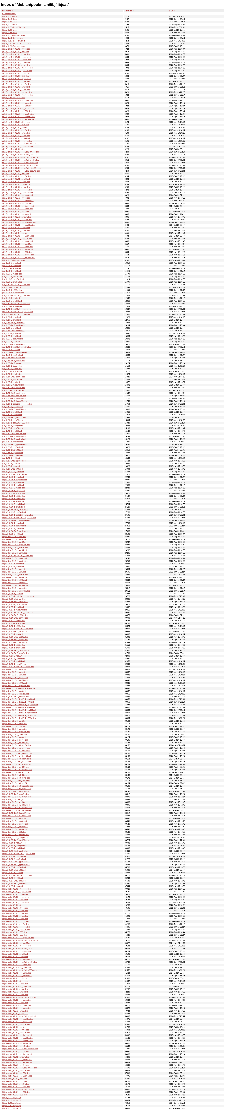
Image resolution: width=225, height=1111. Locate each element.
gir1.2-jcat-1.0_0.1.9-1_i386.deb (15, 76)
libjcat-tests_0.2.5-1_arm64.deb (15, 992)
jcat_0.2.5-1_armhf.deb (11, 336)
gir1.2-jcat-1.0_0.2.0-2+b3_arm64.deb (18, 201)
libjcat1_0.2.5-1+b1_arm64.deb (15, 642)
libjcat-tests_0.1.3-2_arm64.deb (15, 900)
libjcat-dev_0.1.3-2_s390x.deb (14, 558)
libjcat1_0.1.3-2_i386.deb (12, 534)
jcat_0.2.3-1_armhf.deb (11, 333)
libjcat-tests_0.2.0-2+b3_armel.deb (16, 973)
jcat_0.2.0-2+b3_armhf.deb (13, 331)
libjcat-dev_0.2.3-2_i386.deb (14, 726)
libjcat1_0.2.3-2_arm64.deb (13, 621)
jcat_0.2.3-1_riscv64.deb (12, 420)
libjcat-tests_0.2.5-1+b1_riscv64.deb (17, 1054)
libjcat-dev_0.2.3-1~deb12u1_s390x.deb (19, 718)
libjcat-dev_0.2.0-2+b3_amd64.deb (16, 789)
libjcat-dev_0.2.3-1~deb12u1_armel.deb (18, 707)
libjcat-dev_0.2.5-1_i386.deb (14, 832)
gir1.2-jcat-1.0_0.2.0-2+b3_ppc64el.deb (18, 225)
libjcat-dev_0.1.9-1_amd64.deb (15, 577)
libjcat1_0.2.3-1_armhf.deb (13, 564)
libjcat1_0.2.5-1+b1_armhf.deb (15, 602)
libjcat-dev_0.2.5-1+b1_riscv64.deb (16, 756)
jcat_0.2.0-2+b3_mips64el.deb (14, 352)
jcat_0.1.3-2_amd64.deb (12, 301)
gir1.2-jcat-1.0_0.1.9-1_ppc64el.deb (17, 92)
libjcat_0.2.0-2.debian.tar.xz (13, 98)
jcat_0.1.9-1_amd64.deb (12, 306)
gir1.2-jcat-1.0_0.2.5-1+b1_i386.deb (17, 111)
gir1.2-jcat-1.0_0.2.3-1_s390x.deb (16, 122)
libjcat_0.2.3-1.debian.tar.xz (13, 41)
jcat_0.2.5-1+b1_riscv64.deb (14, 396)
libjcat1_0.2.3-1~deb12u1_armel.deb (17, 515)
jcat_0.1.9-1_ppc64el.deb (12, 355)
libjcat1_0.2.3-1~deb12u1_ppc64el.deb (18, 854)
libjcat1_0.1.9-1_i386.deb (12, 594)
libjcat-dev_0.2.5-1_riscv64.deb (15, 824)
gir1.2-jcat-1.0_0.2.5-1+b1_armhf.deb (17, 103)
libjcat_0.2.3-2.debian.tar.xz (13, 46)
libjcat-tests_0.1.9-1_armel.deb (15, 919)
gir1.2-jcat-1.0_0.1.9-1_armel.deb (16, 81)
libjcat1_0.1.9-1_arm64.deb (13, 499)
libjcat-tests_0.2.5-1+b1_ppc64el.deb (17, 1062)
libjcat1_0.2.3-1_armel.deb (13, 523)
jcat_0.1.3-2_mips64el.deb (13, 279)
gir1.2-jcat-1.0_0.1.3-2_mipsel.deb (16, 57)
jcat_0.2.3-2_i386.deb (11, 464)
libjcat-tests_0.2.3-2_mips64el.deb (16, 951)
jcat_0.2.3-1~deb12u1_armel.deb (16, 285)
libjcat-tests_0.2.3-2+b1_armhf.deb (16, 1000)
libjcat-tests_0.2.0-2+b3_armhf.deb (16, 965)
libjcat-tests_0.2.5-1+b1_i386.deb (16, 1092)
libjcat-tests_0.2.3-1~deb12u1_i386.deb (18, 1089)
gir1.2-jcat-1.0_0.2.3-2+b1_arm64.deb (18, 244)
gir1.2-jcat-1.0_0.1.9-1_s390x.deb (16, 73)
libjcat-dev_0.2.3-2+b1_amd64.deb (16, 816)
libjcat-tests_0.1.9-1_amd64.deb (15, 924)
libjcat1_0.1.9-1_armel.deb (13, 477)
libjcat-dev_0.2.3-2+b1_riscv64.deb (16, 810)
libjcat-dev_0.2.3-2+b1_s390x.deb (16, 805)
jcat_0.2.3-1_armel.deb (11, 317)
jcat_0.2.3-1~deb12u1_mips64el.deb (17, 312)
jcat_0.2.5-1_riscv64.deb (12, 428)
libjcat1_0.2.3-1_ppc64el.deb (14, 856)
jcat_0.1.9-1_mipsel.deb (12, 287)
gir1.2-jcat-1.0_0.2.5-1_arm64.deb (16, 228)
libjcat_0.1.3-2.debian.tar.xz (13, 35)
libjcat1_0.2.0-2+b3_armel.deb (15, 510)
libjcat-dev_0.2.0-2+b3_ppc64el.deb (17, 783)
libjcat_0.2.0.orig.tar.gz (11, 1103)
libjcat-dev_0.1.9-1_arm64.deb (15, 583)
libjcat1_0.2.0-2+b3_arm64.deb (15, 618)
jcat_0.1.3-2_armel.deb (11, 263)
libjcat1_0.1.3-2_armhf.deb (13, 482)
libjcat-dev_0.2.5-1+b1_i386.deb (15, 767)
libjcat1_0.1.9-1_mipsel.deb (13, 491)
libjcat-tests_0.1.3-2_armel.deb (15, 916)
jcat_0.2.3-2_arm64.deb (12, 369)
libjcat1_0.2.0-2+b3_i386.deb (14, 870)
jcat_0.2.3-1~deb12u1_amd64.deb (16, 347)
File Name (6, 11)
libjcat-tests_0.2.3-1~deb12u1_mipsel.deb (19, 948)
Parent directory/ (9, 14)
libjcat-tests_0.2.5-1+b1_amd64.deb (17, 1076)
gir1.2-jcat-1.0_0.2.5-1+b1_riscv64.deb (18, 108)
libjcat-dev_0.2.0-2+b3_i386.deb (15, 775)
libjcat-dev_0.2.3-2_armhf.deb (14, 724)
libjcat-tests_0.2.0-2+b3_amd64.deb (17, 1043)
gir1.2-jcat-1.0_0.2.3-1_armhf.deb (16, 136)
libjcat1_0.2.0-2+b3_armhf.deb (15, 531)
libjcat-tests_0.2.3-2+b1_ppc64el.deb (17, 1038)
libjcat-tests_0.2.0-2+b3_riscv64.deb (17, 1022)
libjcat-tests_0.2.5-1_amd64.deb (15, 1084)
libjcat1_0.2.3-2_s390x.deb (13, 623)
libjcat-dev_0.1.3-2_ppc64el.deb (15, 550)
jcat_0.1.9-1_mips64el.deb (13, 293)
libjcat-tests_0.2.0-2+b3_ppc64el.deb (17, 1019)
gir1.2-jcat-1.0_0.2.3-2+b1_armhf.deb (17, 247)
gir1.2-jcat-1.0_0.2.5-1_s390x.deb (16, 198)
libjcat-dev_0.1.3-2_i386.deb (14, 537)
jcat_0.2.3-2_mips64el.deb (13, 385)
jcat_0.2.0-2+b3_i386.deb (12, 455)
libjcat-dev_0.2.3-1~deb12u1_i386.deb (18, 702)
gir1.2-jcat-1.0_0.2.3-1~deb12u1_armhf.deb (20, 165)
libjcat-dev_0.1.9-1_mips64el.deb (16, 591)
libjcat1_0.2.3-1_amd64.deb (13, 661)
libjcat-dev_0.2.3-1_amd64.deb (15, 691)
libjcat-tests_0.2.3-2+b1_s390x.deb (16, 986)
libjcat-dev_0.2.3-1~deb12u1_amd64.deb (19, 710)
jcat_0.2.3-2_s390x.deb (12, 371)
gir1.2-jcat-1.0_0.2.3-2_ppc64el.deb (17, 190)
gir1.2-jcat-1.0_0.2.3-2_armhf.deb (16, 187)
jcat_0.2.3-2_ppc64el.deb (12, 447)
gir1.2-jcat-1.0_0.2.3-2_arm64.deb (16, 179)
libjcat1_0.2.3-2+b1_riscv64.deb (15, 697)
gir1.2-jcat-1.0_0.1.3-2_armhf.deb (16, 54)
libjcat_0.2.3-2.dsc (9, 30)
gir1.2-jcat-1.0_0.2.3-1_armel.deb (16, 133)
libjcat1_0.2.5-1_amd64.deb (13, 848)
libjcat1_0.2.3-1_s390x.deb (13, 626)
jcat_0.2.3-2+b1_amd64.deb (14, 436)
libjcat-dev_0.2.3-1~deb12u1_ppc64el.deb (19, 713)
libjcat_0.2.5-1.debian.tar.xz (13, 260)
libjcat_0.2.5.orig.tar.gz (11, 1108)
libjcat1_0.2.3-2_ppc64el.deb (14, 859)
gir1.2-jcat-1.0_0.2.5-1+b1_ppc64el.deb (18, 119)
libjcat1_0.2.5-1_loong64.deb (14, 846)
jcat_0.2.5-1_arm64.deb (12, 382)
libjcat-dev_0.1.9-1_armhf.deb (14, 588)
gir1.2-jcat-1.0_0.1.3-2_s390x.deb (16, 49)
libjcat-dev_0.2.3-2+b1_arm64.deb (16, 797)
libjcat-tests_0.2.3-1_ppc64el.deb (16, 1024)
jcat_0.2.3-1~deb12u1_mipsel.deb (16, 309)
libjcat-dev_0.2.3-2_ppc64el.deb (15, 743)
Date (171, 11)
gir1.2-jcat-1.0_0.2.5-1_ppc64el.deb (17, 239)
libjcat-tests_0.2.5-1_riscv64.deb (15, 1065)
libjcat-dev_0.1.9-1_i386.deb (14, 572)
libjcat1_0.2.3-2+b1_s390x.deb (15, 637)
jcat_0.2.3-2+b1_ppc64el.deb (14, 461)
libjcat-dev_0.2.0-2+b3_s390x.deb (16, 781)
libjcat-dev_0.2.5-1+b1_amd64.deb (16, 764)
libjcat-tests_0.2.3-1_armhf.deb (15, 984)
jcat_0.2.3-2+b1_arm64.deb (13, 393)
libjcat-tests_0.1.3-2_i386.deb (14, 932)
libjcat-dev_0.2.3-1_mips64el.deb (16, 686)
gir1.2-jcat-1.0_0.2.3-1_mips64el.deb (17, 146)
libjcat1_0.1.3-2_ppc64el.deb (14, 512)
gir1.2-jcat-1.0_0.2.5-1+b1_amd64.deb (18, 114)
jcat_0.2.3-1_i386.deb (11, 458)
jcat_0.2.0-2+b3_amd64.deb (14, 409)
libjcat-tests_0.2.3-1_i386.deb (14, 1079)
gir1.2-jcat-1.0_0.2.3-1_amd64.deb (16, 130)
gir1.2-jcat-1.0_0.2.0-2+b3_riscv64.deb (18, 206)
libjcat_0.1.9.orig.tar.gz (11, 1100)
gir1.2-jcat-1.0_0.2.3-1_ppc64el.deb (17, 141)
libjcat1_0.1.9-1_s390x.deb (13, 496)
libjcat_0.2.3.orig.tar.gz (11, 1106)
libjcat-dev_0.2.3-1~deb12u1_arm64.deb (19, 688)
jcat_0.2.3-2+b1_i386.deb (12, 469)
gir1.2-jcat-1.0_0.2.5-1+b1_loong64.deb (18, 117)
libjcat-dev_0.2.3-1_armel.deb (14, 669)
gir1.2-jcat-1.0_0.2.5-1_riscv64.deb (16, 233)
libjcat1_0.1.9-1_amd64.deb (13, 507)
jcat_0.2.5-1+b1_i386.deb (12, 450)
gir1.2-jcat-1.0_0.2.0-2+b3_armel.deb (17, 209)
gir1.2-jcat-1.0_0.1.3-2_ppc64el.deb (17, 71)
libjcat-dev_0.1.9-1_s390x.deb (14, 580)
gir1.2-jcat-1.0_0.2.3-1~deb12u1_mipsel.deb (20, 157)
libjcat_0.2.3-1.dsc (9, 16)
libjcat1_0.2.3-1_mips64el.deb (14, 610)
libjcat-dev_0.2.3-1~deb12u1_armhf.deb (18, 699)
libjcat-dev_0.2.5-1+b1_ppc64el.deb (17, 770)
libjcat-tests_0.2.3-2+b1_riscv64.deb (17, 1035)
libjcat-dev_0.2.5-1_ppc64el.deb (15, 835)
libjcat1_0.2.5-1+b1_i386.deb (14, 884)
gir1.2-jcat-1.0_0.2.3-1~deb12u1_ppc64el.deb (21, 171)
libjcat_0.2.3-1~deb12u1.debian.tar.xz (17, 44)
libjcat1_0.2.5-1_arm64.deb (13, 648)
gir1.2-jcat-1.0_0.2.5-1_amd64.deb (16, 217)
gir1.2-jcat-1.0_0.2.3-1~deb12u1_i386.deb (19, 155)
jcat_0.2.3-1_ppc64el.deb (12, 442)
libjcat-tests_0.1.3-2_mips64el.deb (16, 889)
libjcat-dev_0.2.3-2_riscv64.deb (15, 740)
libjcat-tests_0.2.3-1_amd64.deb (15, 1051)
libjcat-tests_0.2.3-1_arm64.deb (15, 957)
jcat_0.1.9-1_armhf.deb (11, 271)
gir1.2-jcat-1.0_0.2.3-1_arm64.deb (16, 138)
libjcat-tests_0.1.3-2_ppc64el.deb (16, 930)
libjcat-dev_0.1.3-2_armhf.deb (14, 553)
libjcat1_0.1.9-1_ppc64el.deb (14, 526)
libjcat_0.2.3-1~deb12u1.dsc (14, 27)
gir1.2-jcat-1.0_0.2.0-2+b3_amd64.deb (18, 236)
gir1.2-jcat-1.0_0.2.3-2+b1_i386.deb (17, 252)
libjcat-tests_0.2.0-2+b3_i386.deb (16, 1073)
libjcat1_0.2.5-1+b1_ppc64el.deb (16, 865)
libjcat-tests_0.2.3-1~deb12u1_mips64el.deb (20, 940)
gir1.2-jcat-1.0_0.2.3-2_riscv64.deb (16, 184)
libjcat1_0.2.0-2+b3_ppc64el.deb (16, 851)
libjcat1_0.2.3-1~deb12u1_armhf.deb (17, 556)
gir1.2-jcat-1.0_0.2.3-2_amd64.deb (16, 176)
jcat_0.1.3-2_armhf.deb (11, 268)
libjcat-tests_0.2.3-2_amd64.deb (15, 1057)
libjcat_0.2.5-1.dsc (9, 33)
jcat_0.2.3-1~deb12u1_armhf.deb (16, 295)
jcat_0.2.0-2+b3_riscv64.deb (14, 417)
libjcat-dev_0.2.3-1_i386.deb (14, 675)
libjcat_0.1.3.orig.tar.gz (11, 1098)
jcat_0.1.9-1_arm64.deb (12, 298)
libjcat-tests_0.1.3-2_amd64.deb (15, 921)
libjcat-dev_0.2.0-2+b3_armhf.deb (16, 772)
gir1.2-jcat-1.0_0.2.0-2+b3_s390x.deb (17, 195)
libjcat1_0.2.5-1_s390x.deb (13, 645)
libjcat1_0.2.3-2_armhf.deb (13, 566)
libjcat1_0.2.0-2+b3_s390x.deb (15, 615)
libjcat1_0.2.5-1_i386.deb (12, 886)
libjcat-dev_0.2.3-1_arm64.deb (15, 680)
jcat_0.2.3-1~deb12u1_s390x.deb (16, 304)
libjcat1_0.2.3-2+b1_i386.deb (14, 881)
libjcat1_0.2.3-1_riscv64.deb (14, 664)
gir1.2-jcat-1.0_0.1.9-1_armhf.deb (16, 90)
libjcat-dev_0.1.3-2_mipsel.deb (15, 548)
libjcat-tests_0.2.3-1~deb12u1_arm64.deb (19, 962)
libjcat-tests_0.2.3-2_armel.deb (15, 1003)
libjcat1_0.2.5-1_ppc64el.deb (14, 867)
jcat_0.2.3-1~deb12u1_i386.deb (15, 423)
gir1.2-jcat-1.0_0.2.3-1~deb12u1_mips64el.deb (21, 168)
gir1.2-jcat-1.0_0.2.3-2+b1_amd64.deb (18, 249)
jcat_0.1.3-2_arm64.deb (12, 282)
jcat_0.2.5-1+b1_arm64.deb (13, 363)
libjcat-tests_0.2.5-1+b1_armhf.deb (16, 1008)
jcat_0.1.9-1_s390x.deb (12, 290)
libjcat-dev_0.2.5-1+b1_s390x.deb (16, 751)
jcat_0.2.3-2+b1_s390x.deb (13, 388)
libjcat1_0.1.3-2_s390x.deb (13, 493)
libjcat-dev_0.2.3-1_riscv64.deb (15, 678)
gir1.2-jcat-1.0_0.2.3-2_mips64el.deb (17, 193)
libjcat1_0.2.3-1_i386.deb (12, 873)
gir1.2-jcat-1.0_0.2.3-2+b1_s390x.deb (17, 241)
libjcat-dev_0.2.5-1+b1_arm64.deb (16, 762)
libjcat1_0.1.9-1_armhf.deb (13, 485)
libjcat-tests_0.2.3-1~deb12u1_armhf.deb (19, 997)
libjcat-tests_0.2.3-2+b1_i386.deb (16, 1087)
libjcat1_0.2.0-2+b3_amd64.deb (15, 651)
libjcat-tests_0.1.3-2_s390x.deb (15, 905)
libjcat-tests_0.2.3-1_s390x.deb (15, 981)
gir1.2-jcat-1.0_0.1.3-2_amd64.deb (16, 60)
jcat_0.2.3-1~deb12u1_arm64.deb (16, 314)
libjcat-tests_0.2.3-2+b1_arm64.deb (17, 959)
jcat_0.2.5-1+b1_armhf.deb (13, 325)
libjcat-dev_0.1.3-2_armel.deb (14, 539)
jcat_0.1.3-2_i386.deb (11, 342)
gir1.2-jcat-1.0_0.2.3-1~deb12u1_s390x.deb (20, 144)
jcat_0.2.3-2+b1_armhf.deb (13, 344)
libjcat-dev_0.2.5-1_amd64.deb (15, 829)
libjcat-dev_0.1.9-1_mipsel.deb (15, 575)
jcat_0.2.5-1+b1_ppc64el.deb (14, 439)
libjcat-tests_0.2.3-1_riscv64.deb (15, 1030)
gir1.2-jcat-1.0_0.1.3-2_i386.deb (15, 52)
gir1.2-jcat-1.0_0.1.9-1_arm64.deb (16, 87)
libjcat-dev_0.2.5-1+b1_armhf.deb (16, 748)
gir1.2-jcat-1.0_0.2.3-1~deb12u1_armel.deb (20, 163)
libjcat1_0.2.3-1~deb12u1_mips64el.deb (19, 518)
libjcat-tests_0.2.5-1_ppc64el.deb (16, 1071)
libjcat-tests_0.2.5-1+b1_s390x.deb (16, 1005)
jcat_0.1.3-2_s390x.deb (12, 277)
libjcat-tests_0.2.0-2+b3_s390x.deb (16, 968)
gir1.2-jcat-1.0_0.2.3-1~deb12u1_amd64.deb (20, 152)
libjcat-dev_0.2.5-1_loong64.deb (15, 837)
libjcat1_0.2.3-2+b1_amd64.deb (15, 791)
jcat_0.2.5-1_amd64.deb (12, 431)
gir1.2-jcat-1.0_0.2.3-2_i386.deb (15, 174)
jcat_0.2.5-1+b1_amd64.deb (14, 398)
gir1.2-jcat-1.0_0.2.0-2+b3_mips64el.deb (19, 222)
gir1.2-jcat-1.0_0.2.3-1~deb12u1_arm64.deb (20, 160)
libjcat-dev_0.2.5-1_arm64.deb (15, 827)
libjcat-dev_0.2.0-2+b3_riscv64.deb (16, 759)
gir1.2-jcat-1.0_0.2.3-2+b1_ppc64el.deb (18, 258)
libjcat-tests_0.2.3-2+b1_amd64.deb (17, 1060)
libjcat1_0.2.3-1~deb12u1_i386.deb (17, 875)
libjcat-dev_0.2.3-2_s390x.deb (14, 735)
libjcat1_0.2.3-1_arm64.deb (13, 634)
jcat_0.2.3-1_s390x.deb (12, 366)
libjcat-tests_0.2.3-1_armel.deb (15, 995)
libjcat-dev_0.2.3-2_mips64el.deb (16, 732)
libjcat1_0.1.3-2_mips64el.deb (14, 474)
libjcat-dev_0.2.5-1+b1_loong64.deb (17, 753)
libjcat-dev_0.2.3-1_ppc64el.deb (15, 694)
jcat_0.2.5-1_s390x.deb (12, 380)
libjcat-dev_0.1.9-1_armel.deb (14, 569)
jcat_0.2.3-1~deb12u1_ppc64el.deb (17, 404)
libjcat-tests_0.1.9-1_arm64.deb (15, 894)
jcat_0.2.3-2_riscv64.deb (12, 407)
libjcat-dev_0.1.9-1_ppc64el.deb (15, 585)
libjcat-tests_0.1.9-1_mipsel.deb (15, 902)
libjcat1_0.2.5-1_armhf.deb (13, 607)
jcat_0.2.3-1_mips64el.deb (13, 390)
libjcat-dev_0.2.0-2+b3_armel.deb (16, 778)
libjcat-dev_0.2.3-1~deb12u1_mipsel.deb (19, 715)
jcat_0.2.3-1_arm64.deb (12, 374)
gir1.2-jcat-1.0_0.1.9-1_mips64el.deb (17, 95)
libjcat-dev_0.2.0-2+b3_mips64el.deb (17, 786)
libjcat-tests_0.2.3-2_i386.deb (14, 1081)
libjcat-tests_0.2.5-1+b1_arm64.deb (17, 976)
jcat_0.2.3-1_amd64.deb (12, 415)
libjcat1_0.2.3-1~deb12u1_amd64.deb (18, 667)
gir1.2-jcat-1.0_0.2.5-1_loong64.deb (17, 220)
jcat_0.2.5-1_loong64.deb (12, 426)
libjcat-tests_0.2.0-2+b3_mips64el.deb (18, 938)
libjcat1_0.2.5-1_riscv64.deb (14, 843)
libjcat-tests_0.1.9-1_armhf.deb (15, 911)
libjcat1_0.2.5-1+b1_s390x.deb (15, 640)
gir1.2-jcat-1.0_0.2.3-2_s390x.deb (16, 149)
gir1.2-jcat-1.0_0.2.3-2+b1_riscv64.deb (18, 255)
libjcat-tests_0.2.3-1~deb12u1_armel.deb (19, 1016)
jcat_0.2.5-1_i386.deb (11, 466)
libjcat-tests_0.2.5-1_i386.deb (14, 1095)
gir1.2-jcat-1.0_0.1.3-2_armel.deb (16, 65)
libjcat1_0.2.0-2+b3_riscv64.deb (15, 653)
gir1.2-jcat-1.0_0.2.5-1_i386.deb (15, 211)
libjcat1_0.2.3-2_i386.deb (12, 878)
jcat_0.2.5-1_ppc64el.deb (12, 453)
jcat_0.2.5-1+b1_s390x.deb (13, 358)
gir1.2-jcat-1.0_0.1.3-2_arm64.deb (16, 62)
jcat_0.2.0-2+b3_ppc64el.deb (14, 444)
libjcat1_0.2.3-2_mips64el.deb (14, 604)
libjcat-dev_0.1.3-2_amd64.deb (15, 561)
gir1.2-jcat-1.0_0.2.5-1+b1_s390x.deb (17, 100)
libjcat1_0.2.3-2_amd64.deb (13, 659)
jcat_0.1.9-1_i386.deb (11, 350)
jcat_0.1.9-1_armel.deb (11, 266)
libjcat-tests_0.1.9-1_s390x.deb (15, 908)
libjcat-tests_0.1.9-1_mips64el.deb (16, 892)
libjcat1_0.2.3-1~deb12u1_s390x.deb (17, 613)
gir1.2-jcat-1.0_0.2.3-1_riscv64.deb (16, 128)
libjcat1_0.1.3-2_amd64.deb (13, 504)
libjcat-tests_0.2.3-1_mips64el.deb (16, 946)
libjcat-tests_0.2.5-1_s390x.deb (15, 1014)
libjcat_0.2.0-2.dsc (9, 22)
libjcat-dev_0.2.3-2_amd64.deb (15, 737)
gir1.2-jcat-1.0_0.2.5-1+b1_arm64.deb (18, 106)
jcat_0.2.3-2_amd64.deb (12, 412)
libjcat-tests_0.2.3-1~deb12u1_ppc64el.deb (20, 1049)
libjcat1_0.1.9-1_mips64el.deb (14, 480)
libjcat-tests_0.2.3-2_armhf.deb (15, 989)
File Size (128, 11)
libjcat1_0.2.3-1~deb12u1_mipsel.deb (18, 596)
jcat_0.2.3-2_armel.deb (11, 320)
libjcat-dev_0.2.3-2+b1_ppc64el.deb (17, 808)
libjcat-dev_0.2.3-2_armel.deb (14, 729)
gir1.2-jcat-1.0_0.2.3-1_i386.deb (15, 125)
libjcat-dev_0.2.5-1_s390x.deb (14, 821)
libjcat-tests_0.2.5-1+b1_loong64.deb (17, 1041)
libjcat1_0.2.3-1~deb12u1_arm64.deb (17, 629)
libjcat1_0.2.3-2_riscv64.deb (14, 656)
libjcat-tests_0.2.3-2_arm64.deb (15, 954)
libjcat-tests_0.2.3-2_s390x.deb (15, 978)
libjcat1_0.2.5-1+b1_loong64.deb (16, 813)
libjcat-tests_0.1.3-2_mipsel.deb (15, 897)
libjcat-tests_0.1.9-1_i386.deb (14, 935)
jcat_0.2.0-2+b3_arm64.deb (13, 377)
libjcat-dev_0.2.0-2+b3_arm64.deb (16, 745)
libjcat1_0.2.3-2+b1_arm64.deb (15, 631)
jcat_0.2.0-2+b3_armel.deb (13, 323)
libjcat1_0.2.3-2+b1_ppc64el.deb (16, 862)
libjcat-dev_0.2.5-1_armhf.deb (14, 818)
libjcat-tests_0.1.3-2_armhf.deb (15, 913)
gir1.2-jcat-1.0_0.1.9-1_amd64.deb (16, 84)
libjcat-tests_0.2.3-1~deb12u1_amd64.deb (19, 1068)
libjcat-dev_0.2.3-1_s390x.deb (14, 683)
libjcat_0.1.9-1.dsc (9, 19)
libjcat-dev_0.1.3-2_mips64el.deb (16, 545)
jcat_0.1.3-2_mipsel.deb (12, 274)
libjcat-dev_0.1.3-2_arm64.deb (15, 542)
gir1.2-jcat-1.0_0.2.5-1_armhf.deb (16, 231)
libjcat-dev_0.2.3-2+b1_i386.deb (15, 802)
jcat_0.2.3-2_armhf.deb (11, 328)
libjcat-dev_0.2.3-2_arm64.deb (15, 721)
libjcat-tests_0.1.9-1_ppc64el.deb (16, 927)
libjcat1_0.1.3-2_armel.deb (13, 472)
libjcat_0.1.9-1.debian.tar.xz (13, 38)
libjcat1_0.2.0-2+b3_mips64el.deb (16, 520)
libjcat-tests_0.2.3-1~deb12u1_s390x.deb (19, 970)
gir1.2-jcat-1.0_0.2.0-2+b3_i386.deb (17, 203)
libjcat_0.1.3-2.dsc (9, 24)
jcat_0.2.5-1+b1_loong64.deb (14, 401)
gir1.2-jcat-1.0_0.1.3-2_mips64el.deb (17, 68)
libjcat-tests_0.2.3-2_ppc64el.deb (16, 1033)
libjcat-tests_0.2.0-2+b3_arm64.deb (17, 943)
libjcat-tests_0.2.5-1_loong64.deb (16, 1046)
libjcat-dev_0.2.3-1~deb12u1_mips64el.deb (20, 705)
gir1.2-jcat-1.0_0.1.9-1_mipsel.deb (16, 79)
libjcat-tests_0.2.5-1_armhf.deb (15, 1011)
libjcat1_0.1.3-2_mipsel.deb (13, 488)
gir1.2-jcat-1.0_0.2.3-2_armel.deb (16, 182)
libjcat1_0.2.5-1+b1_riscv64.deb (15, 794)
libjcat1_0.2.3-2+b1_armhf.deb (15, 599)
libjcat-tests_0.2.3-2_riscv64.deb (15, 1027)
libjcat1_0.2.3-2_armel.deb (13, 528)
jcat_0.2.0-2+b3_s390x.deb (13, 361)
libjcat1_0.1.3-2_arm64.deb (13, 501)
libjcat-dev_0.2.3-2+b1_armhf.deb (16, 799)
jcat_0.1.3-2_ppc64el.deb (12, 339)
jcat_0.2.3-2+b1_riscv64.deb (14, 434)
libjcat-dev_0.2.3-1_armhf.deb (14, 672)
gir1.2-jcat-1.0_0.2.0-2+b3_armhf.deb (17, 214)
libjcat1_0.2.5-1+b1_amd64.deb (15, 840)
